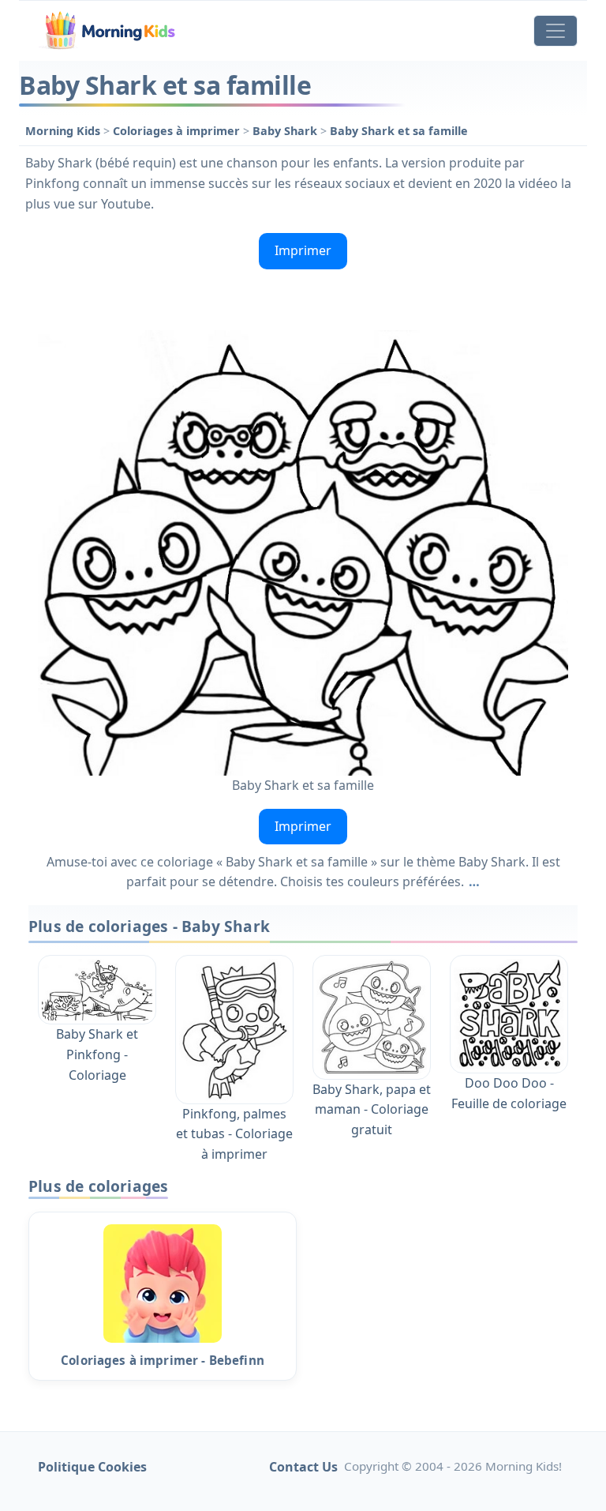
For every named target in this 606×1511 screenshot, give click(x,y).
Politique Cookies (92, 1466)
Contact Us (303, 1466)
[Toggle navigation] (555, 31)
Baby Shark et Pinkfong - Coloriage (97, 1054)
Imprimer (303, 250)
